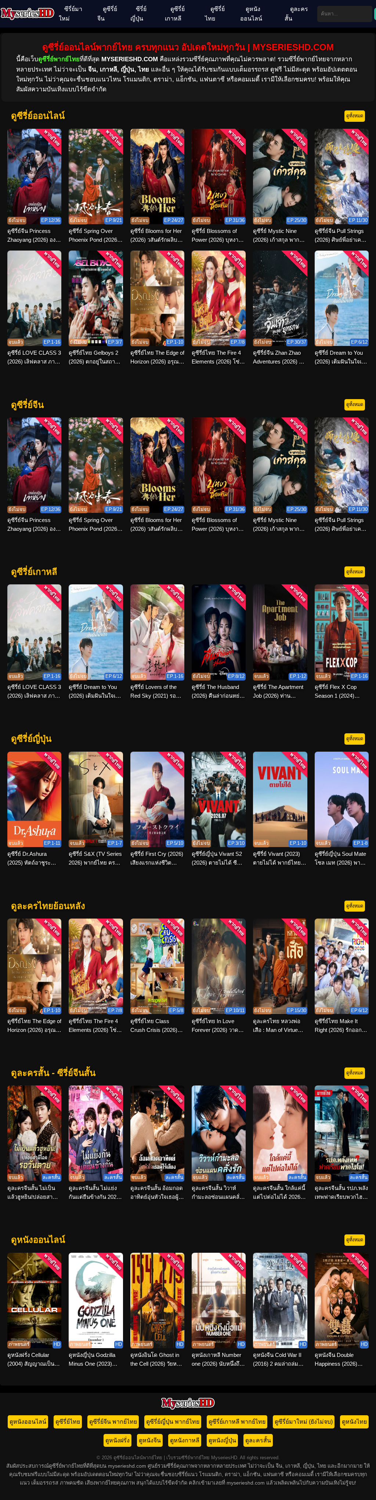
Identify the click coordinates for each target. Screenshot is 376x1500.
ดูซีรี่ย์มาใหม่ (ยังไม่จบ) (304, 1422)
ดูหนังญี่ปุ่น (222, 1440)
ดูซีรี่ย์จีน (107, 14)
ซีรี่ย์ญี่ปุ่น (138, 14)
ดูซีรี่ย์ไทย (215, 14)
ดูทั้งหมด (354, 115)
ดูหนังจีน (150, 1440)
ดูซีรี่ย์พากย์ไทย (59, 59)
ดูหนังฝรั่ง (117, 1440)
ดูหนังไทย (354, 1422)
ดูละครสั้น (296, 14)
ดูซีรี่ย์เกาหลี (175, 14)
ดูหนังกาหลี (184, 1440)
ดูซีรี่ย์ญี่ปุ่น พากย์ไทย (172, 1422)
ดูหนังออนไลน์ (251, 14)
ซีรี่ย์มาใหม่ (70, 14)
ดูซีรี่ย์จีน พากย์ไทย (113, 1422)
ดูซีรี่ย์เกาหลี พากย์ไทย (237, 1422)
